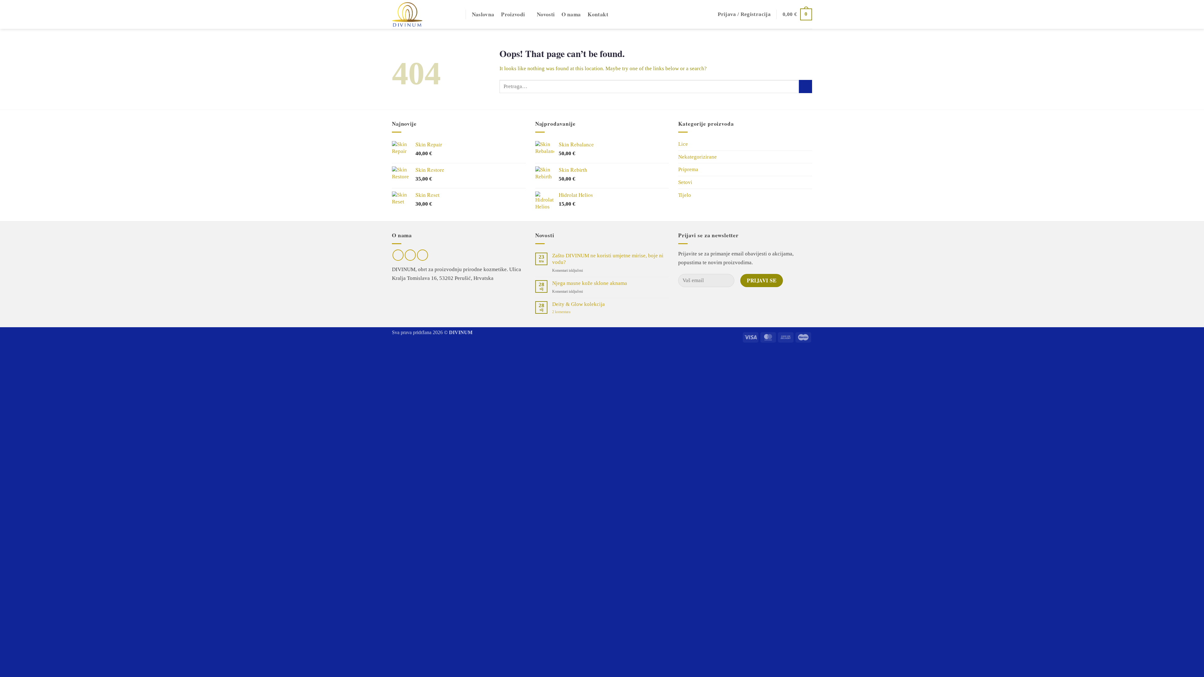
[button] (744, 14)
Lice (683, 144)
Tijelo (684, 195)
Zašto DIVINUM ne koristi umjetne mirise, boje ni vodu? (607, 259)
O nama (571, 14)
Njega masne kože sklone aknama (589, 283)
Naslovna (483, 14)
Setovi (685, 182)
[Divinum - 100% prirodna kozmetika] (424, 14)
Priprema (688, 169)
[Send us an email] (422, 255)
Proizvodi (513, 14)
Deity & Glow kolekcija (578, 304)
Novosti (546, 14)
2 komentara (567, 312)
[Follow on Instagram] (410, 255)
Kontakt (598, 14)
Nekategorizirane (697, 157)
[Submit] (805, 86)
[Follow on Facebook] (398, 255)
